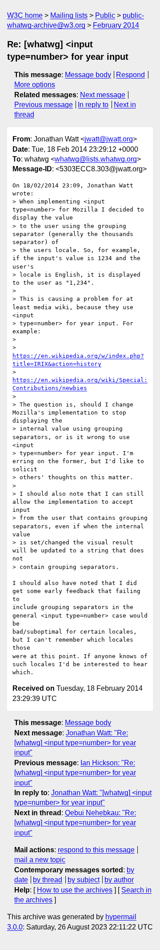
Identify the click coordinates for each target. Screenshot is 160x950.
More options (34, 84)
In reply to (93, 104)
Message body (88, 75)
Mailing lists (69, 15)
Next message (102, 95)
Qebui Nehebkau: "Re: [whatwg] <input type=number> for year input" (75, 823)
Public (105, 15)
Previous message (43, 104)
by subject (84, 880)
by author (119, 880)
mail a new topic (39, 859)
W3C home (25, 15)
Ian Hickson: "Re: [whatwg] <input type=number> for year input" (75, 773)
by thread (47, 880)
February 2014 (116, 25)
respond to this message (96, 850)
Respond (130, 75)
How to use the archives (74, 890)
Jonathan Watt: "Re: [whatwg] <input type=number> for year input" (75, 743)
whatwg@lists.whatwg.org (96, 159)
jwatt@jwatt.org (108, 139)
